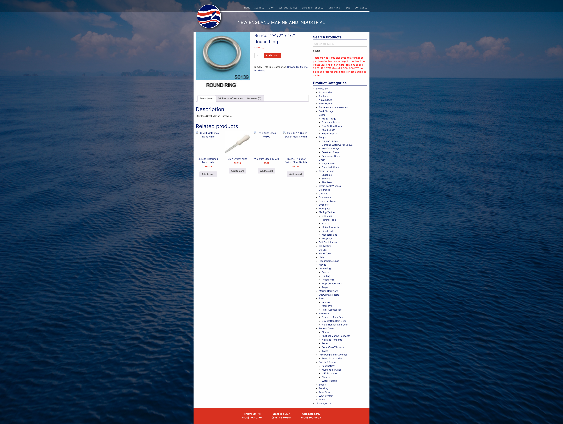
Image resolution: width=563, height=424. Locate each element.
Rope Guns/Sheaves (333, 347)
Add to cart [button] (208, 174)
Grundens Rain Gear (333, 317)
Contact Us (361, 8)
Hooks (325, 223)
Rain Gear (324, 313)
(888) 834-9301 (281, 417)
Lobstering (325, 268)
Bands (325, 272)
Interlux (326, 302)
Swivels (326, 178)
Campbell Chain (330, 167)
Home (247, 8)
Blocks (325, 332)
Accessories (325, 92)
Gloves (323, 249)
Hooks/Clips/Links (329, 260)
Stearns (326, 377)
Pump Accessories (332, 358)
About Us (259, 8)
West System (326, 395)
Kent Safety (328, 365)
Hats (321, 257)
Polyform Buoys (330, 148)
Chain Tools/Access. (330, 185)
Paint (321, 298)
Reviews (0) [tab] (254, 98)
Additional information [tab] (230, 98)
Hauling (326, 276)
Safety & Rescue (328, 362)
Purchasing (334, 8)
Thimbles (327, 182)
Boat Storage (326, 111)
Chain (322, 159)
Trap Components (332, 283)
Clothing (323, 193)
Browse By (293, 66)
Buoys (322, 137)
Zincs (322, 399)
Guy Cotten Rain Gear (334, 320)
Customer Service (288, 8)
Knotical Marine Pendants (336, 335)
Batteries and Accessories (333, 107)
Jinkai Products (330, 227)
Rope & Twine (326, 328)
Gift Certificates (328, 242)
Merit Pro (327, 305)
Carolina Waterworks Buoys (337, 144)
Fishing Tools (329, 219)
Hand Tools (325, 253)
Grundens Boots (331, 122)
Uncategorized (324, 403)
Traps (325, 287)
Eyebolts (324, 204)
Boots (322, 114)
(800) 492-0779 (252, 417)
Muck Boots (328, 129)
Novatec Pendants (332, 339)
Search (316, 51)
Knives (322, 264)
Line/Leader (328, 231)
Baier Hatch (325, 103)
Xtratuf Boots (329, 133)
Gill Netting (325, 246)
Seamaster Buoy (331, 156)
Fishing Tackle (327, 212)
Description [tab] (206, 98)
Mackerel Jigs (329, 234)
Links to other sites (312, 8)
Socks (322, 384)
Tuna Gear (324, 392)
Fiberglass (324, 208)
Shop (271, 8)
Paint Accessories (331, 309)
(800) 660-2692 (311, 417)
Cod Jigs (327, 215)
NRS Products (329, 373)
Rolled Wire (328, 279)
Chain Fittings (326, 171)
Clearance (324, 189)
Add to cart (272, 55)
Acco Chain (328, 163)
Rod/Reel (327, 238)
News (347, 8)
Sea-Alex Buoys (330, 152)
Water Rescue (329, 380)
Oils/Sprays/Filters (329, 294)
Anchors (323, 96)
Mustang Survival (331, 369)
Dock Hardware (327, 201)
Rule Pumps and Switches (333, 354)
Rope (325, 343)
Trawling (323, 388)
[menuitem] (247, 8)
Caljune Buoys (330, 141)
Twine (325, 350)
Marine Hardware (328, 290)
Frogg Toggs (329, 118)
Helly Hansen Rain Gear (335, 324)
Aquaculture (325, 99)
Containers (325, 197)
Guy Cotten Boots (332, 126)
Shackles (327, 174)
